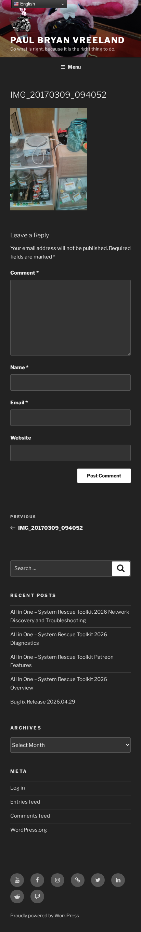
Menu (74, 67)
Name (19, 367)
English (27, 3)
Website (20, 438)
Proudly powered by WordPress (44, 915)
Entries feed (25, 802)
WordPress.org (28, 830)
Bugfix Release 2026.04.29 (42, 702)
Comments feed (30, 816)
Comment (24, 273)
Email (19, 403)
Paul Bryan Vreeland (67, 40)
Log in (17, 788)
